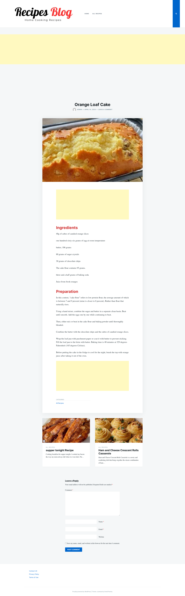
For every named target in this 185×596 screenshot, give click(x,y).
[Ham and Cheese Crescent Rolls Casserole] (119, 430)
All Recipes (97, 13)
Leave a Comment (105, 109)
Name (101, 521)
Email (101, 529)
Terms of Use (33, 577)
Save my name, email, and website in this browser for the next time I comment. (93, 543)
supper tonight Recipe (60, 450)
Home (87, 13)
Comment (69, 490)
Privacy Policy (34, 574)
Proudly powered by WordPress (81, 591)
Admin (79, 109)
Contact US (33, 571)
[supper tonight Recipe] (66, 430)
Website (101, 537)
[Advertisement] (64, 49)
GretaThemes (108, 591)
